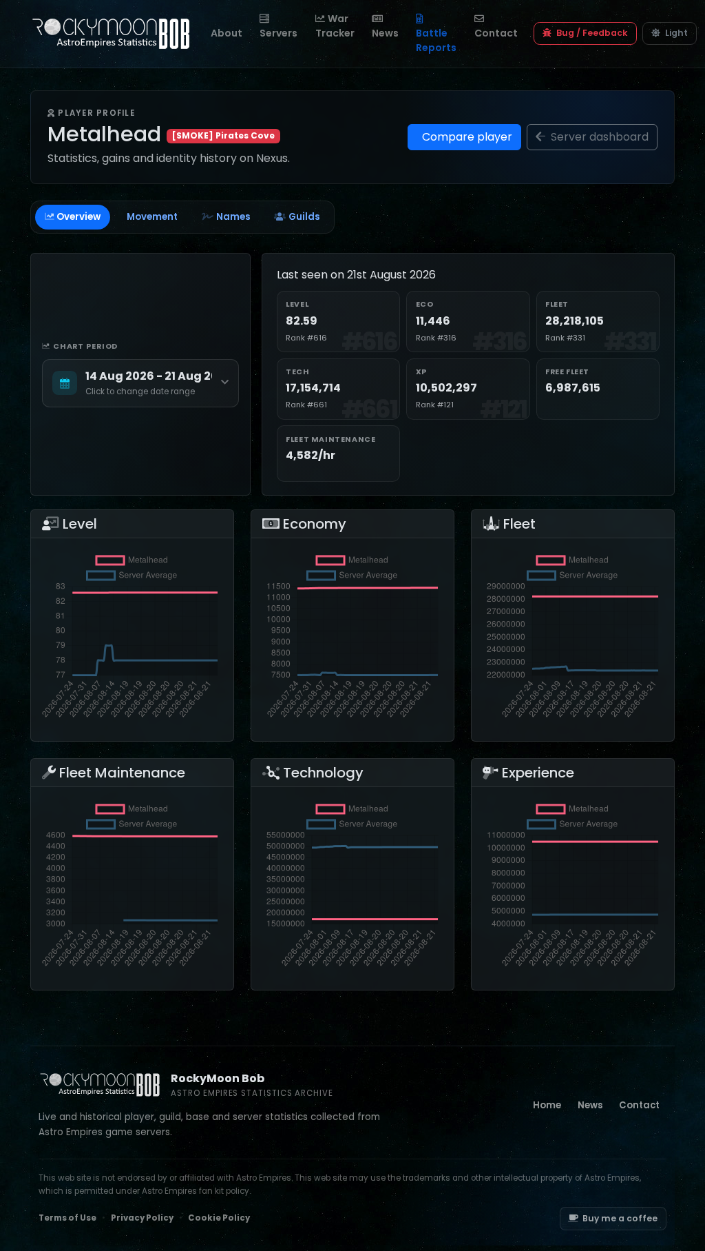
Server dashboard (598, 137)
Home (547, 1105)
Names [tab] (233, 216)
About (226, 33)
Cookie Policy (219, 1217)
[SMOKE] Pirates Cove (223, 135)
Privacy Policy (142, 1217)
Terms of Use (67, 1217)
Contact (496, 33)
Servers (278, 33)
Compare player (465, 137)
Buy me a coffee (619, 1218)
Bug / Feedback (591, 33)
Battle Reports (436, 40)
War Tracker (335, 26)
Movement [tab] (152, 216)
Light (675, 33)
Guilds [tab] (304, 216)
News (385, 33)
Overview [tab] (78, 216)
